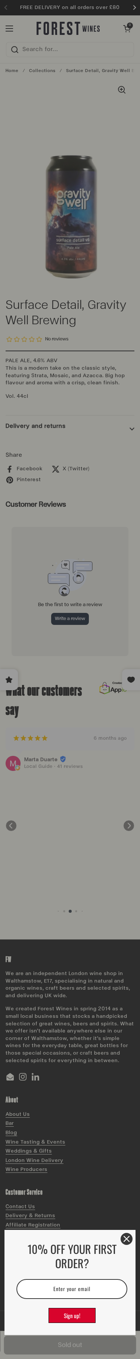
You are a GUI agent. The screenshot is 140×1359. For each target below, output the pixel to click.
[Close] (127, 1239)
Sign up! (72, 1315)
